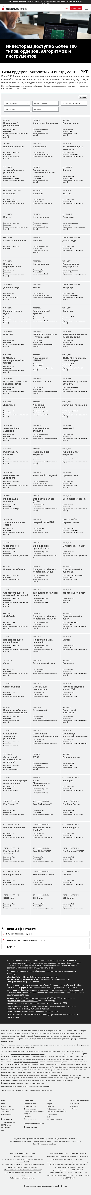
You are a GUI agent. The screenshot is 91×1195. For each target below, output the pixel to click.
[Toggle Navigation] (86, 8)
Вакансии (50, 1106)
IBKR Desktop (6, 1125)
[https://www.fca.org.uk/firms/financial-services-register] (23, 1170)
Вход (66, 8)
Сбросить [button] (83, 97)
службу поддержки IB (38, 1056)
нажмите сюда (13, 1017)
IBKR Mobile (5, 1127)
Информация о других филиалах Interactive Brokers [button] (46, 1186)
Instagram (75, 1106)
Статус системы (30, 1119)
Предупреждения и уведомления (26, 1062)
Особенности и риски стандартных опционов (34, 968)
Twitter (74, 1109)
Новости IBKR (52, 1114)
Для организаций (30, 1109)
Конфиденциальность (61, 1141)
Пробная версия (7, 1114)
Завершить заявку (7, 1109)
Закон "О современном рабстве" (44, 1144)
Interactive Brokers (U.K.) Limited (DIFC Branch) (68, 1153)
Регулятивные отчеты (54, 1119)
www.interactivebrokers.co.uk (25, 1178)
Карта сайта (76, 1141)
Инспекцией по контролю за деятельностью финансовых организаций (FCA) (38, 979)
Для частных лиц (30, 1106)
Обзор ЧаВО (28, 1116)
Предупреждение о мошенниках (20, 1141)
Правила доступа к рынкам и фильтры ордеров (25, 940)
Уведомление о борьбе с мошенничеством (29, 1138)
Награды (50, 1103)
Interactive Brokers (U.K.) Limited (22, 1153)
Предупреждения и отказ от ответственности (25, 1011)
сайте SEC (46, 1086)
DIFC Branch (70, 1178)
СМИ (48, 1117)
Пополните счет (30, 1103)
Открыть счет (76, 8)
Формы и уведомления (42, 1141)
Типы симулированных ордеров (19, 933)
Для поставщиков (30, 1127)
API (2, 1130)
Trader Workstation (8, 1122)
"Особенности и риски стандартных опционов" (27, 1054)
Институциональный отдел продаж (34, 1112)
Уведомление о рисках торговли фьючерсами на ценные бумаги (24, 1075)
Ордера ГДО (11, 946)
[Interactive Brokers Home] (14, 8)
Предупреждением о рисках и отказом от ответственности (22, 1083)
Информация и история (55, 1109)
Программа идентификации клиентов (61, 1138)
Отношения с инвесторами (56, 1111)
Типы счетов (5, 1111)
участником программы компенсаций (22, 1000)
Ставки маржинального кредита (39, 1067)
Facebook (75, 1103)
